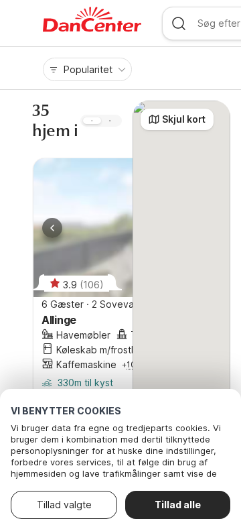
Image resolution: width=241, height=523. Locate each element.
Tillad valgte (64, 504)
